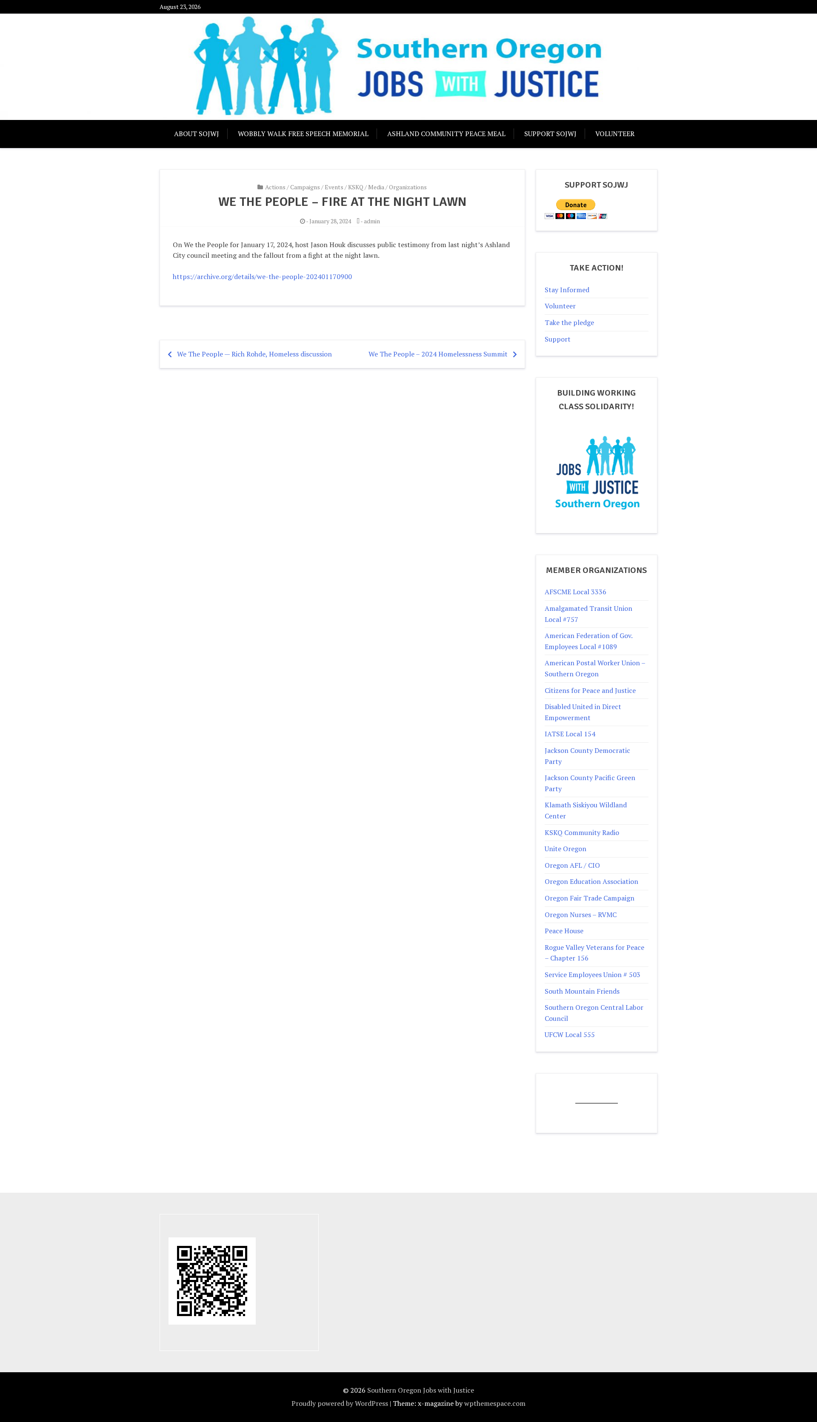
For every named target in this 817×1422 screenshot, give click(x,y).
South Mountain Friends (582, 991)
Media (376, 187)
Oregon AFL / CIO (572, 865)
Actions (275, 187)
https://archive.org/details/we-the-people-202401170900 (262, 276)
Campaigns (305, 187)
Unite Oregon (565, 848)
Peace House (564, 930)
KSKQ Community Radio (582, 832)
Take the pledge (569, 322)
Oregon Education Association (591, 881)
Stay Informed (567, 289)
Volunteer (614, 133)
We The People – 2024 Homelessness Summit (438, 354)
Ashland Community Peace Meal (446, 133)
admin (372, 221)
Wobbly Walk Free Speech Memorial (303, 133)
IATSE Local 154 (570, 733)
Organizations (408, 187)
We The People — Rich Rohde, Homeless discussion (254, 354)
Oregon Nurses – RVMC (581, 914)
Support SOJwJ (550, 133)
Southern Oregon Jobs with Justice (420, 1390)
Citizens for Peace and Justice (590, 690)
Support (558, 339)
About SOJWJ (196, 133)
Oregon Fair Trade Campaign (589, 898)
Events (334, 187)
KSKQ (355, 187)
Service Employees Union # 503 (592, 974)
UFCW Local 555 (570, 1034)
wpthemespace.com (495, 1403)
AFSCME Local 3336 (575, 591)
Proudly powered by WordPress (339, 1403)
